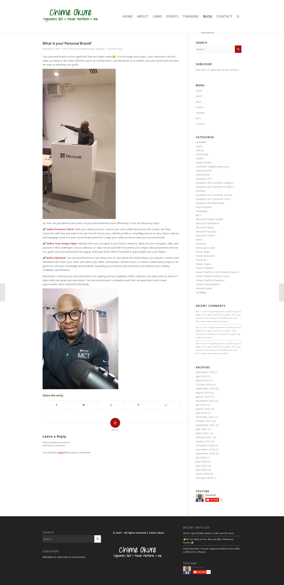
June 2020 (201, 461)
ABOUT (199, 96)
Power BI (201, 259)
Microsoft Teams (205, 235)
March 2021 (202, 433)
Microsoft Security (206, 231)
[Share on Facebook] (56, 405)
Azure (199, 146)
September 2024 (205, 388)
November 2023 (205, 400)
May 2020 (201, 465)
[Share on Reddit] (165, 405)
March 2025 (202, 380)
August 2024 (203, 392)
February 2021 (204, 437)
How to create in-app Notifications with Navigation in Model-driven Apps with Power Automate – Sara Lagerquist (218, 330)
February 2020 (204, 477)
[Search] (238, 16)
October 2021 (204, 420)
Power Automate (205, 255)
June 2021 (201, 429)
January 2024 (203, 396)
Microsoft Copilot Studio (209, 219)
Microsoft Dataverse (207, 223)
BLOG (198, 118)
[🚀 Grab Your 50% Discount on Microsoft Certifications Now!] (281, 292)
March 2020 (202, 473)
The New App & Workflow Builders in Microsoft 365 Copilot (208, 533)
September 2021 (205, 425)
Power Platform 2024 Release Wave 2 (217, 272)
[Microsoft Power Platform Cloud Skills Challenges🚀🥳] (2, 292)
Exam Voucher (204, 207)
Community (202, 154)
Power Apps (203, 251)
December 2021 (205, 417)
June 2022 (201, 412)
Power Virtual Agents (208, 284)
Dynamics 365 (204, 178)
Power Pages (203, 264)
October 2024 (204, 384)
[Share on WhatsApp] (111, 405)
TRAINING (200, 112)
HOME (199, 90)
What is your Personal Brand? (67, 43)
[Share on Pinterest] (138, 405)
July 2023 (201, 404)
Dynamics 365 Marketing (210, 203)
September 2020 (205, 453)
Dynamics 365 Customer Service (214, 194)
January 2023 (203, 408)
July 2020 (201, 457)
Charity (200, 150)
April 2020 (201, 469)
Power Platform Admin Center (213, 276)
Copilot (200, 158)
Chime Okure (116, 48)
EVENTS (199, 107)
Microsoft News (205, 227)
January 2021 (203, 441)
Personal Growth (87, 48)
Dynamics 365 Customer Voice (213, 199)
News (199, 239)
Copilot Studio (203, 162)
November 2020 (205, 449)
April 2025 (201, 376)
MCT (66, 48)
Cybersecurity (204, 170)
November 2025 (205, 372)
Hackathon (202, 211)
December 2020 (205, 445)
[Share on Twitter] (83, 405)
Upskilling (100, 48)
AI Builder (201, 142)
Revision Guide (204, 288)
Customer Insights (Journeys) (212, 166)
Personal (74, 48)
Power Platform (205, 268)
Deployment (203, 174)
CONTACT (200, 123)
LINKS (198, 101)
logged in (63, 452)
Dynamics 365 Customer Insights (214, 182)
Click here (201, 69)
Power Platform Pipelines (210, 280)
